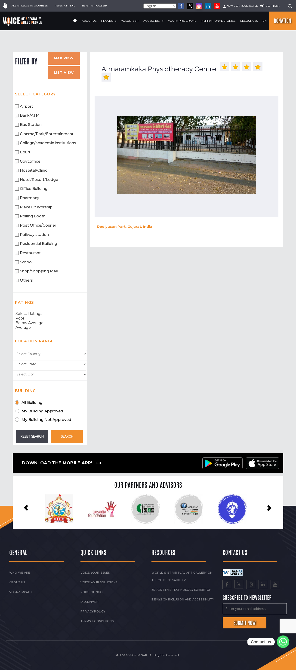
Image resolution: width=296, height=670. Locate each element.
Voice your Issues (95, 572)
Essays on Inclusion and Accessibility (182, 599)
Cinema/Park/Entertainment (47, 134)
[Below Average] (49, 323)
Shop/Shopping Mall (39, 271)
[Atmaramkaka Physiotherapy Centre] (186, 155)
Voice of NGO (91, 592)
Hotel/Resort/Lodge (39, 179)
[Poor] (49, 318)
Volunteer (130, 20)
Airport (26, 106)
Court (25, 152)
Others (26, 280)
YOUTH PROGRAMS (182, 20)
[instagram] (199, 6)
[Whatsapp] (283, 642)
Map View (64, 58)
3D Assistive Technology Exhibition (181, 589)
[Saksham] (104, 509)
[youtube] (217, 6)
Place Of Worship (36, 207)
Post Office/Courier (38, 225)
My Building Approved (42, 411)
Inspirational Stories (218, 20)
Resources (249, 20)
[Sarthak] (234, 509)
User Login (273, 5)
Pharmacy (29, 198)
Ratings (24, 302)
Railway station (34, 234)
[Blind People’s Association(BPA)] (191, 509)
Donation (282, 20)
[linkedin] (208, 6)
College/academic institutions (48, 143)
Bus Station (31, 124)
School (26, 262)
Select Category (35, 94)
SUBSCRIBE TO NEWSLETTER (247, 598)
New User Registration (242, 5)
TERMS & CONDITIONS (97, 621)
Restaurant (30, 253)
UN (264, 20)
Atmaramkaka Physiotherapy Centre (159, 69)
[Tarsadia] (61, 508)
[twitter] (190, 6)
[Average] (49, 327)
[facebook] (181, 6)
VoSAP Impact (20, 592)
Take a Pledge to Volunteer (29, 5)
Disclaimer (89, 601)
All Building (32, 402)
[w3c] (233, 572)
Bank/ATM (30, 115)
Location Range (34, 341)
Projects (108, 20)
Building (25, 391)
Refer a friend (65, 5)
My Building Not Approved (46, 419)
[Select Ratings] (49, 313)
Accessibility (153, 20)
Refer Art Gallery (95, 5)
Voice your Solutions (98, 582)
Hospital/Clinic (33, 170)
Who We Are (19, 572)
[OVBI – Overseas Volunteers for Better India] (147, 509)
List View (64, 72)
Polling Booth (33, 216)
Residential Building (38, 243)
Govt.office (30, 161)
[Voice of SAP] (22, 21)
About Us (89, 20)
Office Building (33, 188)
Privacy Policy (92, 611)
